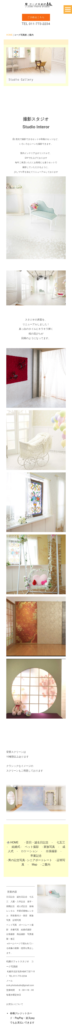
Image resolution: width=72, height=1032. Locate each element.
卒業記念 (36, 855)
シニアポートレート (39, 860)
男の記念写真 (16, 860)
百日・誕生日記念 (37, 842)
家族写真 (49, 846)
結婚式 (16, 846)
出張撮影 (53, 851)
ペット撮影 (32, 846)
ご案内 (46, 864)
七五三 (61, 842)
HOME (9, 34)
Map (34, 864)
